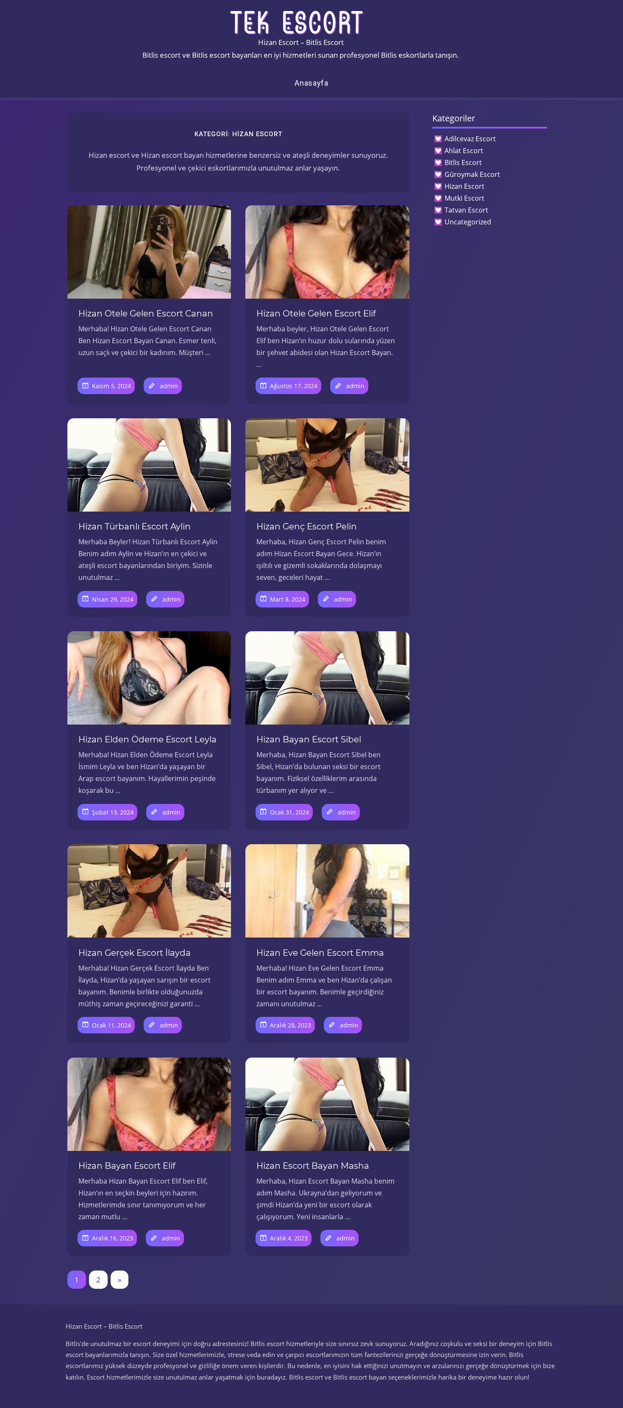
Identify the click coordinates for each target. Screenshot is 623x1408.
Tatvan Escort (466, 210)
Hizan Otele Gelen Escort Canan (145, 313)
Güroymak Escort (472, 174)
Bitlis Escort (463, 162)
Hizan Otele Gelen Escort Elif (316, 313)
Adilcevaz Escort (470, 138)
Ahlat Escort (464, 150)
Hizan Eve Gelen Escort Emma (320, 953)
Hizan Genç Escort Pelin (306, 526)
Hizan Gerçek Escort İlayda (134, 953)
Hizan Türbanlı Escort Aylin (134, 526)
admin (169, 386)
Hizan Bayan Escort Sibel (308, 739)
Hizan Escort (464, 186)
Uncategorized (468, 222)
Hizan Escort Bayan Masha (312, 1166)
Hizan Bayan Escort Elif (126, 1166)
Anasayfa (311, 82)
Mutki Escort (464, 198)
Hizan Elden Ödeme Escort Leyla (147, 739)
